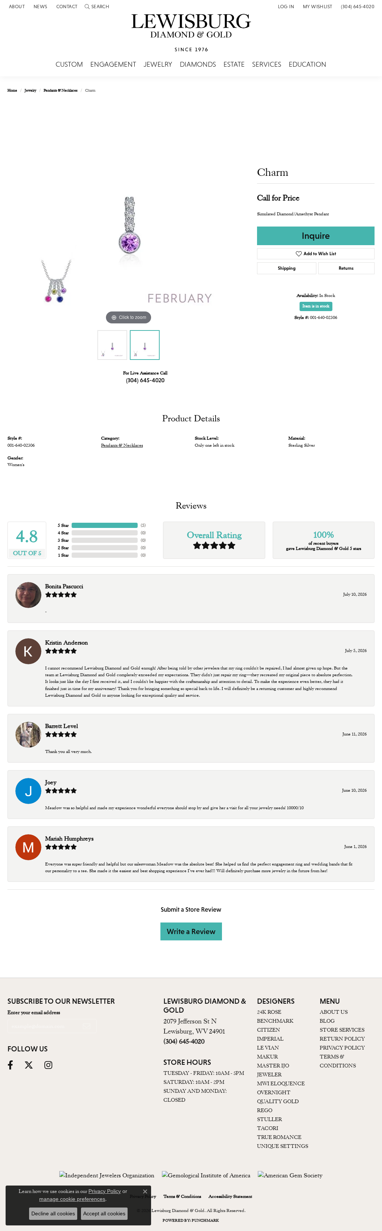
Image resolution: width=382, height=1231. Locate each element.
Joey (51, 782)
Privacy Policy (342, 1047)
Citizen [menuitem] (268, 1029)
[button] (97, 6)
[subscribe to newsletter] (86, 1026)
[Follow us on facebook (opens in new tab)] (10, 1065)
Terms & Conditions (182, 1196)
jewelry (30, 90)
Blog (327, 1021)
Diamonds (198, 64)
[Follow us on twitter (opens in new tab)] (29, 1065)
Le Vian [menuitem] (268, 1047)
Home (12, 90)
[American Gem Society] (290, 1175)
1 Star (63, 555)
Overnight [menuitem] (274, 1092)
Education (307, 64)
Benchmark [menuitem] (275, 1021)
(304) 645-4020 (145, 380)
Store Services (342, 1029)
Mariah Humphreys (69, 838)
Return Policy (342, 1038)
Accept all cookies (104, 1213)
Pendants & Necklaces (61, 90)
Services (266, 64)
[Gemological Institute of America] (206, 1175)
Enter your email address (33, 1012)
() (143, 525)
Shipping (286, 268)
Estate (234, 64)
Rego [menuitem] (264, 1110)
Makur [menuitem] (267, 1056)
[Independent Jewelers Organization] (106, 1175)
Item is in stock (316, 306)
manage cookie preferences (72, 1199)
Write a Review (191, 931)
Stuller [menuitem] (269, 1119)
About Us (334, 1012)
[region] (129, 214)
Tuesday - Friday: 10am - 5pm (203, 1073)
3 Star (63, 540)
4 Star (63, 533)
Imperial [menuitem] (270, 1038)
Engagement (113, 64)
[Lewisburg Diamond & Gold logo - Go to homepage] (191, 37)
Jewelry (158, 64)
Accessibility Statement (230, 1196)
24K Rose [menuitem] (269, 1012)
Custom (69, 64)
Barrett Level (61, 726)
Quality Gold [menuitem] (278, 1101)
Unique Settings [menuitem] (282, 1146)
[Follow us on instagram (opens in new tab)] (48, 1065)
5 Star (63, 525)
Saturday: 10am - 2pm (193, 1082)
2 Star (63, 548)
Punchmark (205, 1220)
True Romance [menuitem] (279, 1137)
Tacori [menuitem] (267, 1128)
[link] (16, 6)
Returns (346, 268)
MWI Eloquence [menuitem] (281, 1083)
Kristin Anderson (66, 642)
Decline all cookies (53, 1213)
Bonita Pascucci (64, 586)
